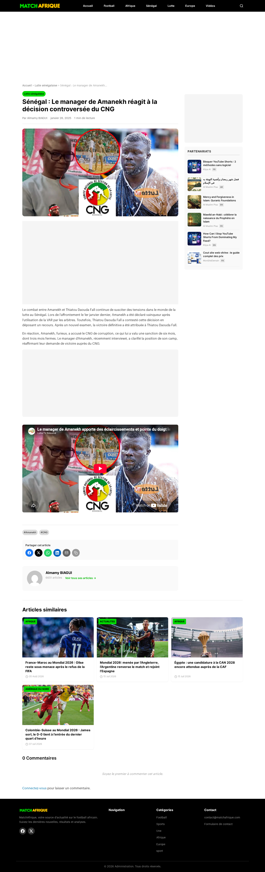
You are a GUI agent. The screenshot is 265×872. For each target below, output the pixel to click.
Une (158, 831)
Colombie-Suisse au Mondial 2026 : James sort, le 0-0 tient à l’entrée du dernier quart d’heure (57, 734)
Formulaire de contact (218, 824)
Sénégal (151, 5)
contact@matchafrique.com (222, 817)
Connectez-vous (34, 788)
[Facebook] (22, 831)
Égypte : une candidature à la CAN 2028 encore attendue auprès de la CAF (204, 665)
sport (159, 851)
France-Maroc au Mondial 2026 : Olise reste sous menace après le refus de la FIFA (55, 667)
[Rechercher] (241, 6)
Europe (190, 5)
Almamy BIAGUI (59, 573)
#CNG (44, 532)
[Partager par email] (66, 553)
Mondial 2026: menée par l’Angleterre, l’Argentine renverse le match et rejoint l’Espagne (129, 667)
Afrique (130, 5)
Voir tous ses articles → (80, 578)
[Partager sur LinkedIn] (57, 553)
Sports (160, 824)
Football (109, 5)
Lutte (171, 5)
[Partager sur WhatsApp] (48, 553)
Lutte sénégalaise (46, 85)
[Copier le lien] (76, 553)
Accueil (88, 5)
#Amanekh (30, 532)
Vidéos (210, 5)
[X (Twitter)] (31, 831)
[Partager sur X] (38, 553)
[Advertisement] (132, 44)
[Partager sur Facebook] (29, 553)
